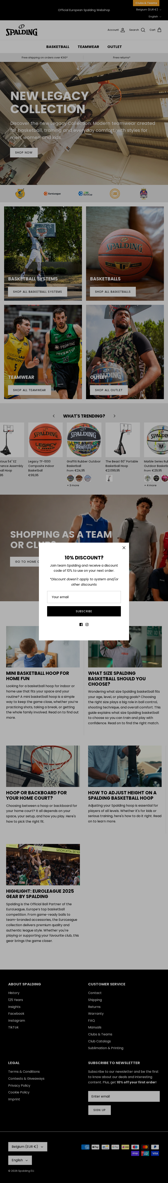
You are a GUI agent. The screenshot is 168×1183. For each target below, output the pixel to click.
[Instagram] (87, 624)
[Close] (123, 547)
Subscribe (84, 611)
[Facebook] (81, 624)
